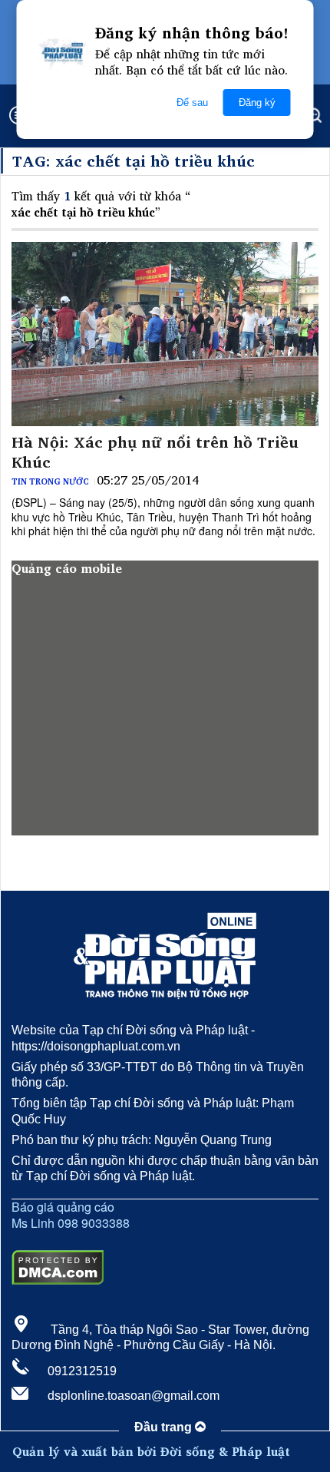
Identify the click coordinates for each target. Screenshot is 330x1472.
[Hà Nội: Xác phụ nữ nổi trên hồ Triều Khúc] (165, 334)
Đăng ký (257, 102)
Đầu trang (164, 1427)
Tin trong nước (50, 481)
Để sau (192, 102)
